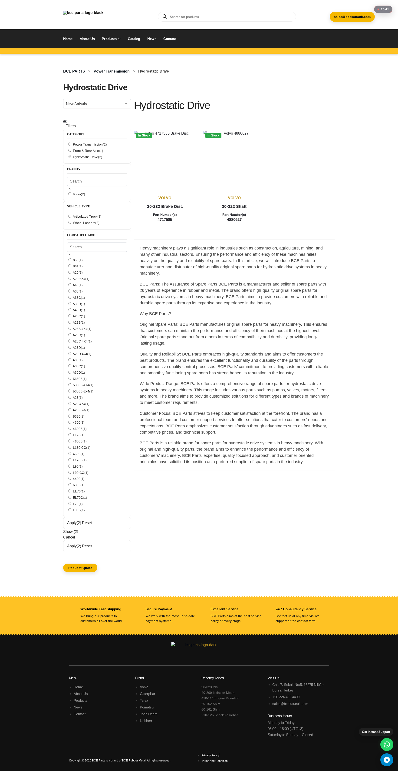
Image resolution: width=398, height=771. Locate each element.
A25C (77, 335)
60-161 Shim (210, 709)
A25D (77, 347)
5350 (76, 416)
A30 (76, 360)
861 (76, 266)
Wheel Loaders (84, 223)
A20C (77, 316)
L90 (76, 466)
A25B (77, 322)
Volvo (164, 198)
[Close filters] (132, 473)
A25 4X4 (79, 404)
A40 (76, 285)
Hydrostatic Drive (85, 157)
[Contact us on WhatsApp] (386, 744)
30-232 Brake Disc (165, 206)
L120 (76, 435)
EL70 (77, 491)
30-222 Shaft (234, 206)
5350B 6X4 (81, 391)
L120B (77, 460)
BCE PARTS (74, 71)
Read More (164, 227)
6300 (76, 485)
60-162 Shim (210, 704)
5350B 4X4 (81, 385)
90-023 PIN (209, 687)
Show (70, 532)
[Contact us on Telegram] (386, 759)
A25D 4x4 (80, 354)
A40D (77, 310)
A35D (77, 304)
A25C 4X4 (80, 341)
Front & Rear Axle (86, 151)
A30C (77, 366)
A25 (76, 397)
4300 (76, 422)
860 (76, 260)
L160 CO (79, 447)
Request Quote (80, 568)
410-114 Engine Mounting (220, 698)
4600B (77, 441)
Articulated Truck (85, 216)
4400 (76, 479)
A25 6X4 (79, 410)
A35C (77, 297)
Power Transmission (112, 71)
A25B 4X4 (80, 329)
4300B (77, 429)
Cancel (69, 537)
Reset (87, 523)
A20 (76, 272)
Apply (74, 523)
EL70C (78, 497)
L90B (77, 510)
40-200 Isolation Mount (218, 693)
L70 (76, 504)
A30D (77, 372)
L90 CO (78, 473)
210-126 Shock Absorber (219, 715)
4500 (76, 454)
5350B (77, 379)
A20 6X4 (79, 279)
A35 (76, 291)
